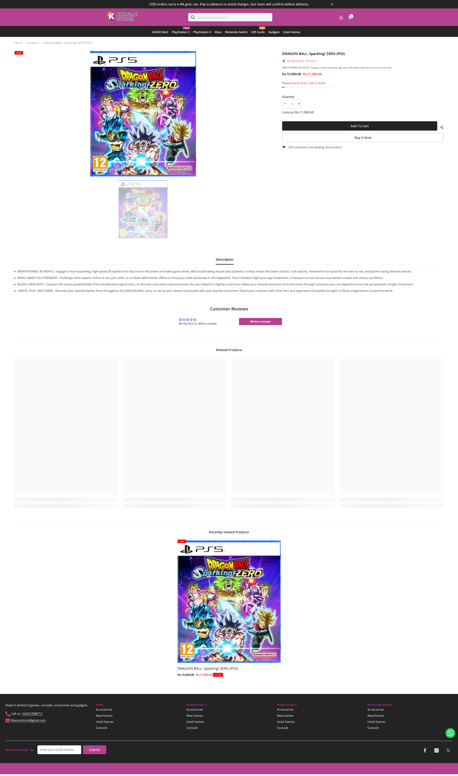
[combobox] (233, 17)
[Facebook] (424, 750)
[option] (229, 4)
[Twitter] (448, 750)
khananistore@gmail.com (28, 720)
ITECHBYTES (105, 772)
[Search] (230, 17)
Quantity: (288, 97)
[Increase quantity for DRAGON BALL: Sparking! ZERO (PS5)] (299, 104)
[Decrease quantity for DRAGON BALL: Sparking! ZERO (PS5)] (285, 104)
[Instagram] (436, 750)
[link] (66, 499)
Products (33, 43)
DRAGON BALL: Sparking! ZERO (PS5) (207, 668)
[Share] (440, 127)
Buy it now (363, 137)
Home (18, 43)
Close (332, 4)
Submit (94, 750)
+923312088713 (31, 714)
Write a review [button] (260, 322)
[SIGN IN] (341, 18)
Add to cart (361, 126)
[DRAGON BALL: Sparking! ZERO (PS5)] (229, 602)
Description (224, 259)
